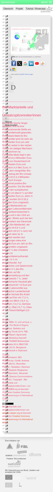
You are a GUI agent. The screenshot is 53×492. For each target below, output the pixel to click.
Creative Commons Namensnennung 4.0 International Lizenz (17, 419)
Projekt (19, 8)
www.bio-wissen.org (11, 412)
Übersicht (8, 8)
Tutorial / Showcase (36, 8)
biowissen (8, 2)
